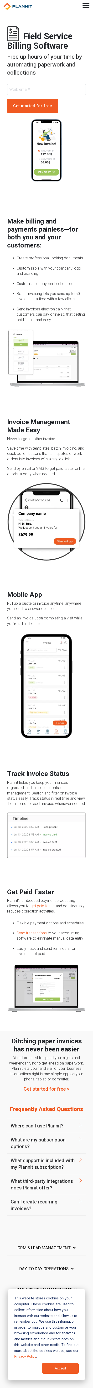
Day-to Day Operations (44, 1268)
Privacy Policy (25, 1356)
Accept (60, 1368)
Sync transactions (32, 933)
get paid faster (43, 906)
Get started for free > (46, 1089)
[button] (86, 5)
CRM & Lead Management (44, 1247)
